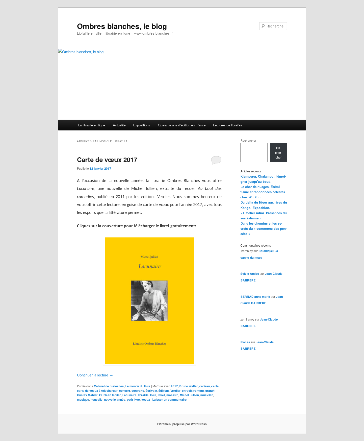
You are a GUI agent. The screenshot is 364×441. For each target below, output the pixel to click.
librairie (143, 395)
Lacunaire (129, 395)
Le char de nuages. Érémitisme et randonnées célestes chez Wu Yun (262, 191)
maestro (172, 395)
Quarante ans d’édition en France (182, 125)
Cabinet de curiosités (109, 386)
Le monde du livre (137, 386)
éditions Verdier (169, 390)
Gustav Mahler (87, 395)
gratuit (209, 390)
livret (161, 395)
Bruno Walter (188, 386)
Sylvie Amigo (249, 273)
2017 (174, 386)
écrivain (151, 390)
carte (215, 386)
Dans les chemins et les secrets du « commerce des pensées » (263, 228)
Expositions (141, 125)
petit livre (133, 399)
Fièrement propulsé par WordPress (182, 424)
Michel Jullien (189, 395)
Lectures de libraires (227, 125)
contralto (137, 390)
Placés (245, 342)
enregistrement (193, 390)
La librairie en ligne (91, 125)
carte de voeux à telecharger (97, 390)
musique (83, 399)
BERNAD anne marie (255, 296)
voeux (145, 399)
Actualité (119, 125)
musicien (206, 395)
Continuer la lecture (95, 374)
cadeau (204, 386)
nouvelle (97, 399)
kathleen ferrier (110, 395)
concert (124, 390)
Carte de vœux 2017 (107, 159)
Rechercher (248, 140)
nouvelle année (114, 399)
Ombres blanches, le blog (122, 26)
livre (153, 395)
